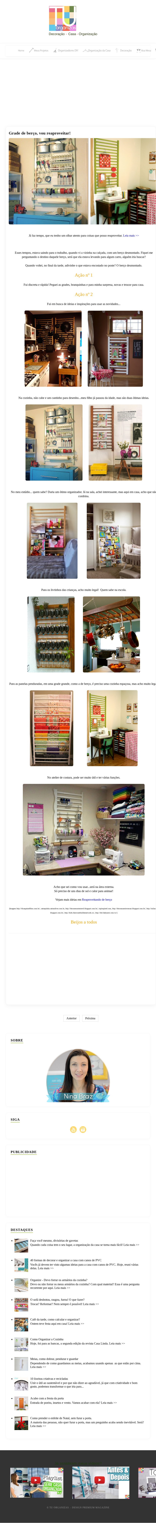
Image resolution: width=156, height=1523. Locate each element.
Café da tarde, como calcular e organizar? (55, 1319)
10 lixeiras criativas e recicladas (49, 1378)
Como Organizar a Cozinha (46, 1339)
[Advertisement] (78, 88)
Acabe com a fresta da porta (47, 1398)
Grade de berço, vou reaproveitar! (40, 133)
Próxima (90, 1018)
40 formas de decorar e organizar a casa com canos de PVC (66, 1260)
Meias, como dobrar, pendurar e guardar (54, 1359)
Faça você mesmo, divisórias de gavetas (54, 1240)
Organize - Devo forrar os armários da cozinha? (58, 1280)
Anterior (71, 1018)
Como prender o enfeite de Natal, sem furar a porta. (61, 1418)
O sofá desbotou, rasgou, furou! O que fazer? (57, 1299)
